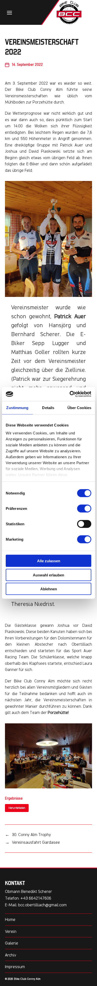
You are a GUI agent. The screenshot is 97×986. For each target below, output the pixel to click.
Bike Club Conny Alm (27, 978)
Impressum (15, 966)
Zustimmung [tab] (17, 407)
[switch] (84, 509)
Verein (10, 931)
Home (10, 919)
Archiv (10, 955)
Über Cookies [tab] (79, 407)
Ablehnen (48, 589)
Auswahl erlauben (48, 575)
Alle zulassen (48, 561)
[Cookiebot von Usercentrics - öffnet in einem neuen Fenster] (69, 394)
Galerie (11, 943)
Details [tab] (48, 407)
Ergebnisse (14, 798)
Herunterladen (16, 808)
